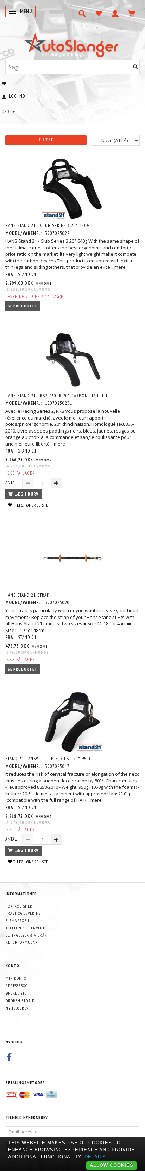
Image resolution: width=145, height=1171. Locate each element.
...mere (118, 267)
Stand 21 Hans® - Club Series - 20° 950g (48, 759)
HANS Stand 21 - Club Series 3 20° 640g (47, 226)
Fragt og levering (23, 913)
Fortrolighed (19, 906)
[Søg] (135, 67)
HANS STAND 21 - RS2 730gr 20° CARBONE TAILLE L (56, 396)
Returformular (22, 942)
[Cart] (132, 13)
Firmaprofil (18, 920)
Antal (12, 483)
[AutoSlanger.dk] (72, 43)
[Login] (115, 13)
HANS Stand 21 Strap (27, 595)
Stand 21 (27, 274)
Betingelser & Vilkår (26, 935)
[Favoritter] (99, 13)
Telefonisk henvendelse (29, 927)
